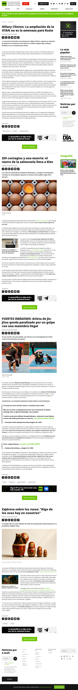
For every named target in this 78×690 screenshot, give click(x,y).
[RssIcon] (67, 659)
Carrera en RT (38, 664)
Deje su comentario (29, 147)
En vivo (26, 4)
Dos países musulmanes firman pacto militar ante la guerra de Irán (68, 74)
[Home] (4, 3)
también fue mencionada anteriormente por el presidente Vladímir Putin (37, 589)
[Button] (35, 4)
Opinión (42, 9)
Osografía (66, 155)
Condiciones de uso (38, 666)
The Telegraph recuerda (37, 250)
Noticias (7, 9)
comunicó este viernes (42, 221)
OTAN (14, 131)
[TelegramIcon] (59, 3)
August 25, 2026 (36, 422)
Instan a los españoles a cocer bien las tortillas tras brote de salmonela (10, 251)
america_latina (21, 482)
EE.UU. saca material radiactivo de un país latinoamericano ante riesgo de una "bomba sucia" (67, 93)
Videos (24, 656)
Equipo (37, 659)
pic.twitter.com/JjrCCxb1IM (44, 418)
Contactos (38, 656)
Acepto (67, 117)
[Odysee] (67, 656)
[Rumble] (54, 3)
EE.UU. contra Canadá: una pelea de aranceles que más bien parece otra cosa (68, 172)
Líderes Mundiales (24, 664)
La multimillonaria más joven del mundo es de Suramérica (67, 83)
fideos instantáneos (32, 257)
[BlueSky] (62, 3)
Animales (5, 623)
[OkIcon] (65, 3)
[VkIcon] (51, 3)
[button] (68, 25)
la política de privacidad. (67, 117)
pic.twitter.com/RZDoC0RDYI (29, 444)
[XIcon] (56, 3)
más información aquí (45, 687)
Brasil (4, 482)
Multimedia (54, 9)
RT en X (9, 679)
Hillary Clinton (6, 131)
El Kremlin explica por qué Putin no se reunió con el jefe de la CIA (68, 66)
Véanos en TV (43, 4)
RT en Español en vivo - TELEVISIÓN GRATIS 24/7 (67, 34)
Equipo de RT (69, 9)
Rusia (12, 623)
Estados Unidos (24, 131)
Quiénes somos (37, 653)
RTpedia (24, 661)
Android (50, 653)
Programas (29, 9)
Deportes (11, 482)
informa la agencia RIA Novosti (47, 572)
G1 (49, 394)
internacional (32, 482)
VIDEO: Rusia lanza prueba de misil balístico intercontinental (67, 58)
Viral (18, 9)
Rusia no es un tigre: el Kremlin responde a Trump (10, 587)
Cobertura (37, 661)
